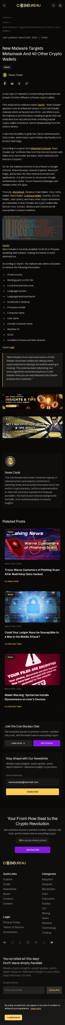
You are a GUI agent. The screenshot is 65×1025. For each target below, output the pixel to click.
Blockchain (48, 889)
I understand (13, 1017)
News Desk (15, 75)
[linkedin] (12, 83)
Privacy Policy (11, 922)
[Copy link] (27, 83)
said (12, 347)
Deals (6, 884)
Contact (8, 898)
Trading (46, 932)
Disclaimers (10, 932)
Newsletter (9, 889)
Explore (6, 17)
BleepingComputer (41, 148)
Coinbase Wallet (32, 195)
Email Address (14, 775)
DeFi (45, 893)
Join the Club (32, 849)
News (5, 22)
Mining (46, 913)
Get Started (47, 743)
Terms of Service (13, 927)
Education (48, 898)
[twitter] (19, 83)
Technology (49, 927)
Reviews (47, 923)
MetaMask (18, 192)
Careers (8, 903)
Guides (46, 903)
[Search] (53, 5)
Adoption (47, 879)
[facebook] (5, 83)
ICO (44, 908)
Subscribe (32, 791)
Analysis (47, 884)
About (6, 893)
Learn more (16, 743)
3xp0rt (41, 105)
